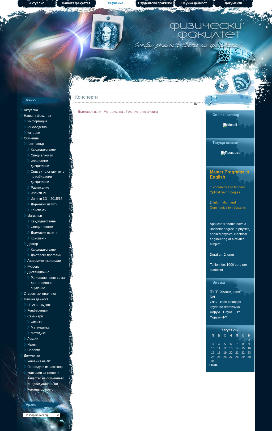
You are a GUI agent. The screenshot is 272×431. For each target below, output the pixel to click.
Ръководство (37, 127)
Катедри (33, 133)
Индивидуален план (42, 384)
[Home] (136, 42)
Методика (38, 333)
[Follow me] (222, 86)
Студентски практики (155, 3)
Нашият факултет (76, 3)
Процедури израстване (45, 367)
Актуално (36, 3)
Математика (40, 327)
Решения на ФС (39, 361)
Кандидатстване (43, 149)
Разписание (40, 187)
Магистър (34, 216)
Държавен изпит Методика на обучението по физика (118, 112)
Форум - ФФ (218, 317)
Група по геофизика (225, 307)
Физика (36, 322)
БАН (213, 297)
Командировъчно (40, 389)
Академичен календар (44, 261)
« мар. (213, 365)
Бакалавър (35, 144)
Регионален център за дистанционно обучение (48, 283)
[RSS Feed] (243, 81)
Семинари (35, 316)
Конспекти (86, 97)
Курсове (33, 266)
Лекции (32, 339)
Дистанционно (38, 272)
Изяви (32, 344)
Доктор (32, 244)
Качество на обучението (45, 378)
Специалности (42, 155)
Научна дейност (194, 3)
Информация (37, 121)
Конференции (38, 310)
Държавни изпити (44, 204)
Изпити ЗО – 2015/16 (46, 199)
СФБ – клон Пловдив (225, 302)
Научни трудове (39, 305)
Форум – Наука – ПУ (225, 312)
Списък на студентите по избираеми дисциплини (48, 177)
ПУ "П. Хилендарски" (225, 292)
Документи (233, 3)
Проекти (33, 350)
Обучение (115, 3)
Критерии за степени (43, 373)
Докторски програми (46, 255)
